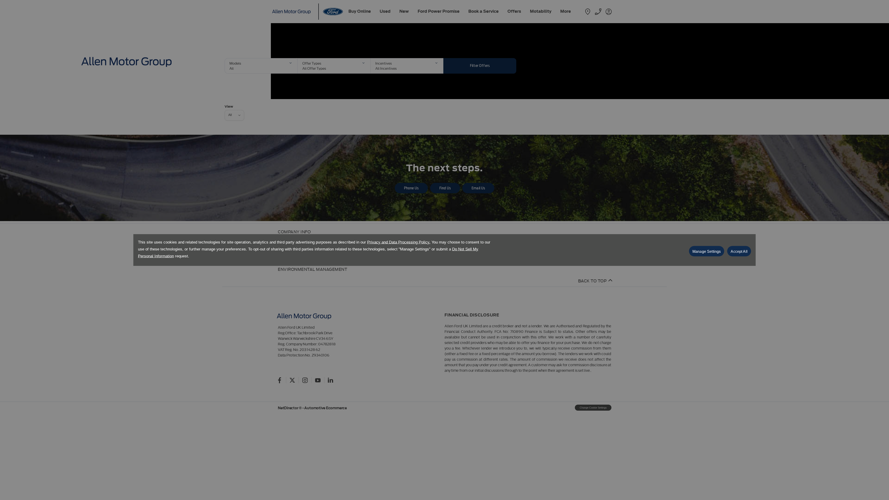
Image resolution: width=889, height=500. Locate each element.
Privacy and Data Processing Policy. (398, 242)
